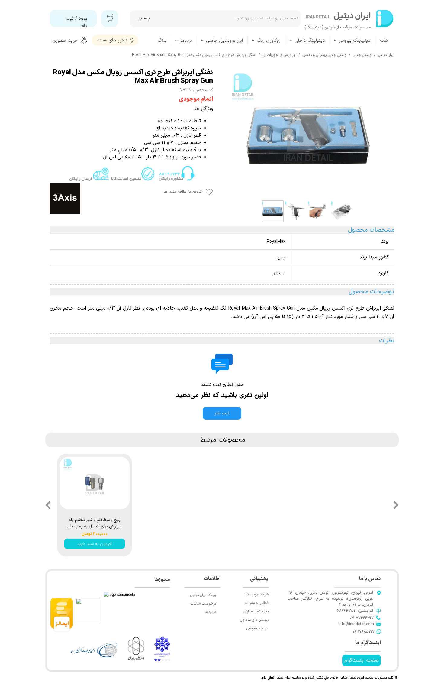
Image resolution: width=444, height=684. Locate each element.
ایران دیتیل (283, 677)
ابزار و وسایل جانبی (224, 40)
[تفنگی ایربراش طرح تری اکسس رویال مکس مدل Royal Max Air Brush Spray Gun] (308, 133)
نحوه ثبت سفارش (256, 611)
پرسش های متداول (254, 620)
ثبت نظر (222, 413)
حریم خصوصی (257, 628)
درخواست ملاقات (203, 603)
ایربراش (373, 308)
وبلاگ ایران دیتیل (203, 595)
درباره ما (210, 612)
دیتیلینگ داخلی (309, 40)
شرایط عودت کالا (256, 594)
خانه (384, 40)
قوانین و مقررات (257, 603)
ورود (83, 18)
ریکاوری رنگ (269, 40)
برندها (186, 40)
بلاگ (162, 40)
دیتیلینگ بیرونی (355, 40)
